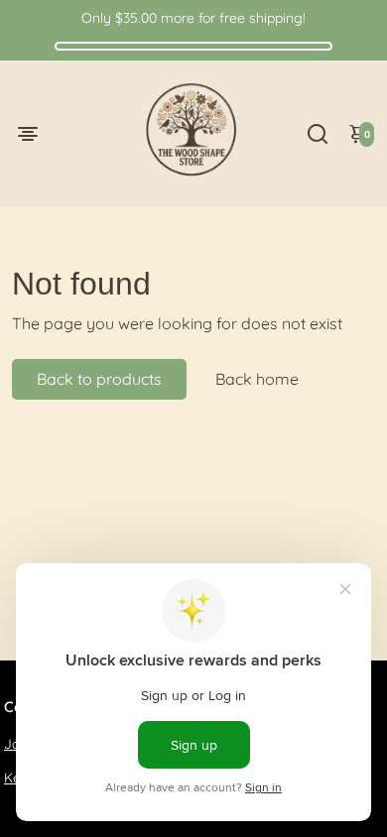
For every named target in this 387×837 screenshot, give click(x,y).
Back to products (99, 379)
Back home (257, 379)
